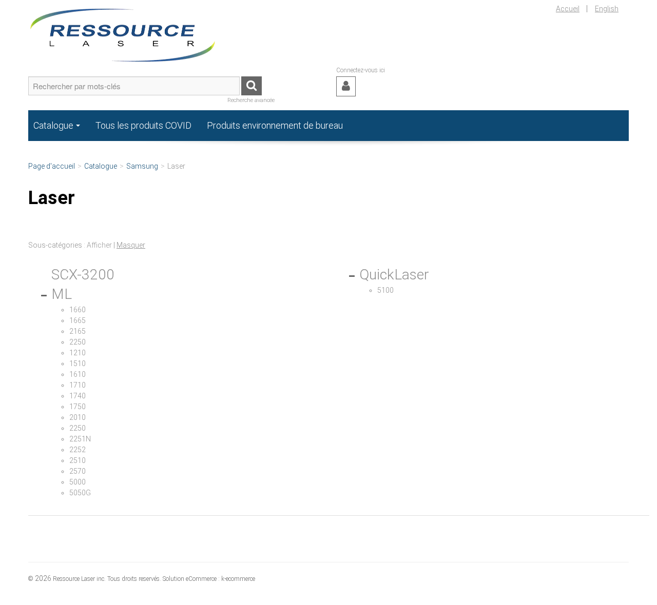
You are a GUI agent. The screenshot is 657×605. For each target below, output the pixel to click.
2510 (77, 460)
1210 (77, 353)
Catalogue (53, 125)
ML (61, 294)
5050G (80, 493)
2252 (77, 450)
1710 (77, 385)
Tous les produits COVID (143, 125)
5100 (385, 290)
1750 (77, 406)
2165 (77, 331)
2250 (77, 342)
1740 (77, 396)
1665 (77, 320)
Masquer (131, 245)
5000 (77, 482)
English (607, 9)
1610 (77, 374)
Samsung (142, 166)
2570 (77, 471)
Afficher (99, 245)
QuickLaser (394, 274)
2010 (77, 417)
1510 (77, 363)
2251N (80, 439)
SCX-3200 (82, 274)
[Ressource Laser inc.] (123, 33)
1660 (77, 310)
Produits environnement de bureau (275, 125)
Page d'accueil (51, 166)
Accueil (567, 9)
